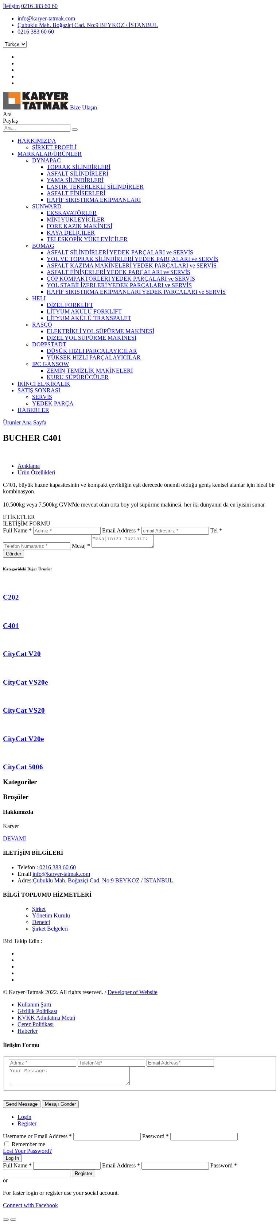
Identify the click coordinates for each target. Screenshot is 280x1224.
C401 (11, 626)
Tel (216, 530)
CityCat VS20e (25, 682)
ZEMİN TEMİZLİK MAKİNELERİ (90, 370)
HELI (39, 298)
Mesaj (81, 546)
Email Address (121, 530)
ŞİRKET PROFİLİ (54, 147)
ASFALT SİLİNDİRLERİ (77, 173)
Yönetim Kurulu (51, 915)
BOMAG (43, 246)
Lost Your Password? (27, 1151)
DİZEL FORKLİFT (70, 305)
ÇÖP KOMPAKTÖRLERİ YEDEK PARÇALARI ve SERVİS (121, 279)
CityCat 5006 (23, 767)
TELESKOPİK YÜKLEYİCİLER (87, 239)
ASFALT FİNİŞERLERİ (76, 193)
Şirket (39, 909)
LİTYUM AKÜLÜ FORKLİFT (84, 311)
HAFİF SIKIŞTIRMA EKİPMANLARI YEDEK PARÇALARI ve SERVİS (136, 292)
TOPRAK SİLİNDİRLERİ (78, 167)
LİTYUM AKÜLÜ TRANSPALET (89, 318)
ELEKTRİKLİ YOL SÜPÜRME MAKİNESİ (100, 331)
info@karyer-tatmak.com (46, 18)
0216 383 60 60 (39, 6)
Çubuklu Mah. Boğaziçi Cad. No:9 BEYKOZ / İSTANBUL (88, 25)
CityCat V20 (22, 654)
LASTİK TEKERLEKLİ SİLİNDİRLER (95, 187)
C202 (11, 597)
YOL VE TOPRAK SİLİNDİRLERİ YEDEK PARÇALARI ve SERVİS (132, 259)
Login (24, 1117)
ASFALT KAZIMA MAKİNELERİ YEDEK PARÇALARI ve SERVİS (132, 265)
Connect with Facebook (30, 1205)
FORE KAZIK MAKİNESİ (79, 226)
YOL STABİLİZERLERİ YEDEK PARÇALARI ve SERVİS (119, 285)
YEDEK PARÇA (53, 403)
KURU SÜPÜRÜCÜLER (78, 377)
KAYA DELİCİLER (71, 233)
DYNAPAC (46, 160)
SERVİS (42, 397)
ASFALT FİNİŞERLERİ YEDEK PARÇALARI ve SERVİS (118, 272)
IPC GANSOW (50, 364)
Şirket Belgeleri (50, 928)
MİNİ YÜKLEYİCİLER (76, 219)
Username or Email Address (37, 1136)
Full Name (17, 530)
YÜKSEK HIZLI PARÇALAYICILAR (94, 357)
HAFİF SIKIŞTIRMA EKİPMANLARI (94, 200)
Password (155, 1136)
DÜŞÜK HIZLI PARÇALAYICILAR (92, 351)
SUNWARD (47, 206)
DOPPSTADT (49, 344)
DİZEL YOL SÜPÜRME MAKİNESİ (91, 338)
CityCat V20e (23, 739)
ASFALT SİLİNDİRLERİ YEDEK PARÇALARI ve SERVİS (120, 252)
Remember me (28, 1144)
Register (27, 1123)
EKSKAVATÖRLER (72, 213)
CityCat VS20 (24, 710)
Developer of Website (133, 992)
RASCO (42, 325)
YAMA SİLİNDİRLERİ (75, 180)
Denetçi (41, 922)
